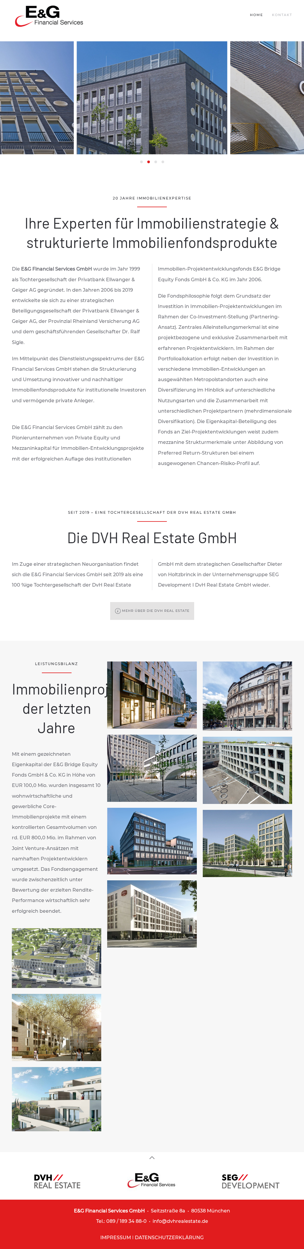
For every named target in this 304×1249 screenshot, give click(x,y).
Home (256, 15)
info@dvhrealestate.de (180, 1221)
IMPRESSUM (115, 1237)
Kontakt (282, 15)
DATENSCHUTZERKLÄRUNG (169, 1237)
